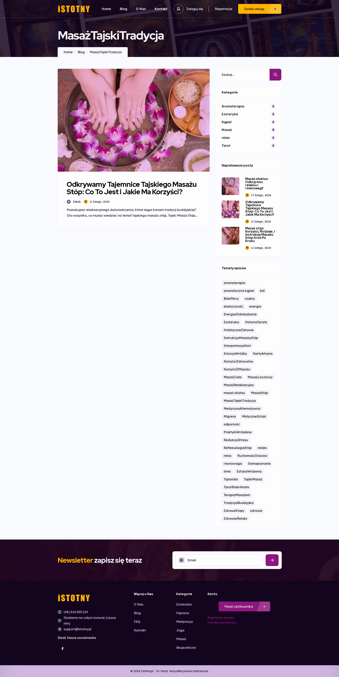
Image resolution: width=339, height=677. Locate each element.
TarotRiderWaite (236, 487)
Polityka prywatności (222, 622)
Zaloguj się (194, 9)
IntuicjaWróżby (235, 353)
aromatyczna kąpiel (239, 291)
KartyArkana (262, 353)
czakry (250, 298)
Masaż (181, 639)
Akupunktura (186, 648)
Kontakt (161, 9)
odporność (232, 424)
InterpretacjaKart (237, 346)
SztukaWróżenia (249, 471)
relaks (262, 448)
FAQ (137, 622)
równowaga (233, 463)
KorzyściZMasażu (237, 369)
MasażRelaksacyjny (239, 385)
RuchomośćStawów (252, 456)
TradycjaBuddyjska (239, 503)
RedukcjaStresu (236, 440)
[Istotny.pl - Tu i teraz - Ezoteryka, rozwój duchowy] (74, 9)
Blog (123, 9)
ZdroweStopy (234, 511)
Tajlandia (231, 479)
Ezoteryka (231, 322)
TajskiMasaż (253, 479)
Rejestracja (223, 9)
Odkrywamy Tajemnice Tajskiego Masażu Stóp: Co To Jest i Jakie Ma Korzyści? (259, 208)
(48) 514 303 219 (76, 612)
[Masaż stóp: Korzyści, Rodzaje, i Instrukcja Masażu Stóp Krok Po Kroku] (230, 236)
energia (255, 306)
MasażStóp (259, 393)
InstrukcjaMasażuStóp (241, 338)
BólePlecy (231, 298)
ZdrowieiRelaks (235, 518)
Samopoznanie (259, 463)
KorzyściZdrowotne (238, 361)
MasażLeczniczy (260, 377)
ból (262, 291)
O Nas (141, 9)
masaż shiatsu (234, 393)
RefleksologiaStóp (238, 448)
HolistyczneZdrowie (239, 330)
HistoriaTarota (256, 322)
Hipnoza (182, 613)
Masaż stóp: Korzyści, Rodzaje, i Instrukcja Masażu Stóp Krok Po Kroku (260, 235)
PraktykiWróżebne (238, 432)
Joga (180, 630)
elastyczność (233, 306)
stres (227, 471)
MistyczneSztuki (254, 416)
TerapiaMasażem (237, 495)
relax (227, 456)
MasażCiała (233, 377)
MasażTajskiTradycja (240, 401)
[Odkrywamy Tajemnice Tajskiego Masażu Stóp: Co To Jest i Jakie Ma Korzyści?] (230, 209)
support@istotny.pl (77, 629)
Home (106, 9)
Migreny (230, 416)
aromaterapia (234, 283)
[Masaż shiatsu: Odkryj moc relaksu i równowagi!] (230, 186)
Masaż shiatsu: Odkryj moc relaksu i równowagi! (256, 183)
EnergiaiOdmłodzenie (240, 314)
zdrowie (256, 511)
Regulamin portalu (221, 617)
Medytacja (184, 622)
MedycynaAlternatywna (242, 408)
